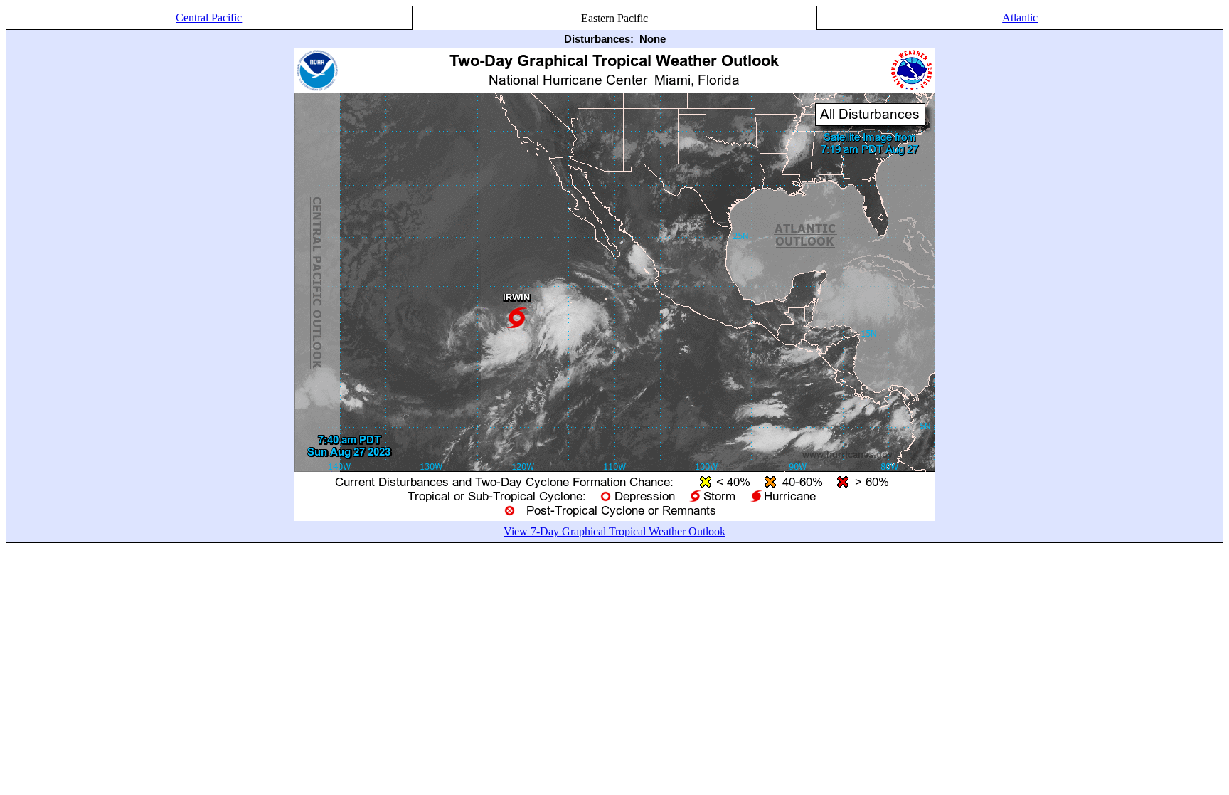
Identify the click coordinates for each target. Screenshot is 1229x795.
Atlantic (1020, 17)
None (652, 39)
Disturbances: (599, 39)
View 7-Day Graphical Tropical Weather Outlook (614, 531)
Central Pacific (209, 17)
